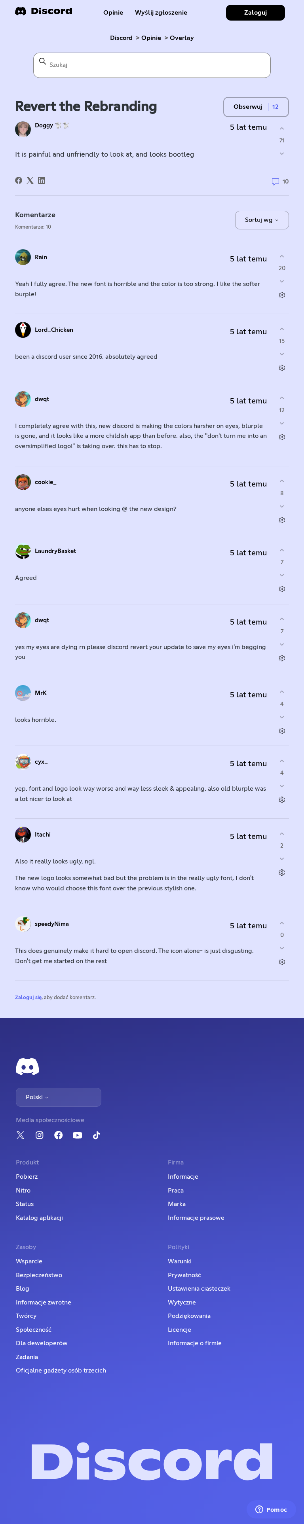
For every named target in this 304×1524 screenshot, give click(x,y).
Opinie (113, 12)
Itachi (43, 835)
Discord (121, 38)
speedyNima (52, 924)
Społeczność (33, 1330)
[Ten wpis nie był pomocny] (282, 154)
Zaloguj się (28, 997)
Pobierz (27, 1177)
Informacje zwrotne (43, 1302)
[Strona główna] (43, 14)
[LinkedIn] (41, 180)
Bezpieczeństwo (39, 1275)
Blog (22, 1288)
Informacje (183, 1177)
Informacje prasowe (196, 1218)
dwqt (42, 399)
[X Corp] (30, 180)
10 (285, 181)
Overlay (182, 38)
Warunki (180, 1261)
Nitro (23, 1190)
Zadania (27, 1357)
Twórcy (26, 1316)
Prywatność (184, 1275)
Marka (177, 1204)
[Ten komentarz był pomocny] (282, 256)
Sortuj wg (259, 220)
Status (25, 1204)
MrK (41, 693)
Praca (176, 1190)
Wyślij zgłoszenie (161, 12)
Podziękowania (189, 1316)
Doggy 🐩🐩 (52, 126)
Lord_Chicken (54, 330)
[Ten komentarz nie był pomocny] (282, 281)
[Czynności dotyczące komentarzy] (282, 295)
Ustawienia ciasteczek (199, 1288)
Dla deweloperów (42, 1343)
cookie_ (46, 482)
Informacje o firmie (195, 1343)
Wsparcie (29, 1261)
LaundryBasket (55, 551)
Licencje (179, 1330)
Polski (35, 1097)
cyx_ (41, 762)
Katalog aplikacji (39, 1218)
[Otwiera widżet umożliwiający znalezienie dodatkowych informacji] (271, 1510)
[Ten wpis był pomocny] (282, 128)
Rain (41, 257)
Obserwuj (248, 107)
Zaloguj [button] (255, 12)
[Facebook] (18, 180)
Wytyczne (182, 1302)
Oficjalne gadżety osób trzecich (61, 1370)
